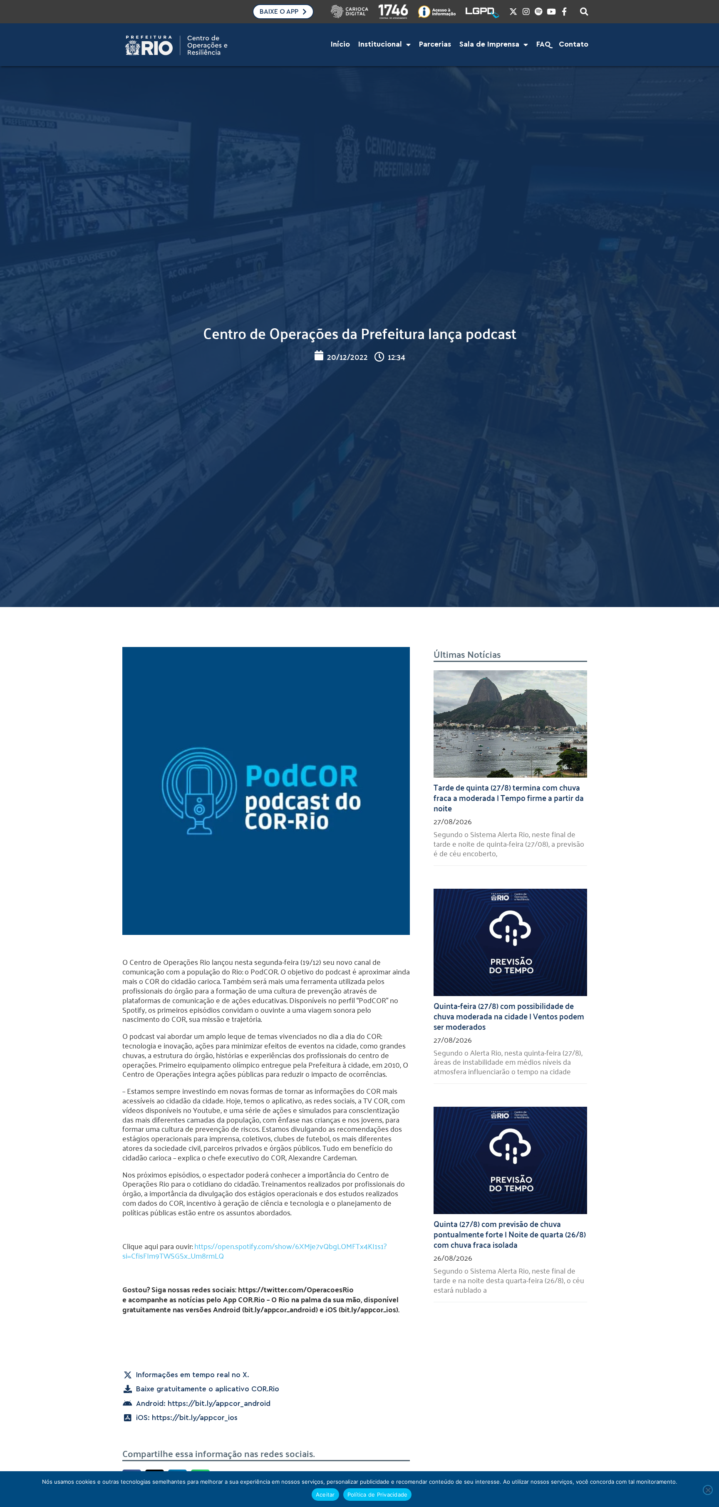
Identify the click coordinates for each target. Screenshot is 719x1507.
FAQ (543, 44)
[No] (708, 1490)
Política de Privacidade (377, 1494)
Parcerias (435, 44)
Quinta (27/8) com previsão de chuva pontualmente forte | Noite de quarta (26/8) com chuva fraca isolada (510, 1234)
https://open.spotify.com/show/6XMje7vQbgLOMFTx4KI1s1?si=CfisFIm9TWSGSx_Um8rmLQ (254, 1250)
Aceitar (325, 1494)
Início (340, 44)
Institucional (380, 44)
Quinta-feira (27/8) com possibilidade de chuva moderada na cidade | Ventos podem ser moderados (509, 1016)
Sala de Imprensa (489, 44)
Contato (573, 44)
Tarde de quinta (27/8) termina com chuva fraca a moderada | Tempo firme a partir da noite (509, 797)
